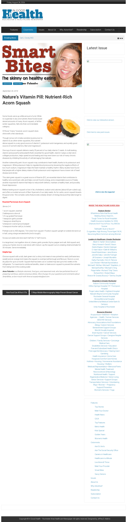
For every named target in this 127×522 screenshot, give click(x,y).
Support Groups (111, 380)
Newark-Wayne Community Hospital (104, 294)
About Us (52, 30)
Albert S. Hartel (98, 242)
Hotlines (90, 361)
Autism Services (107, 325)
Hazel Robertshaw (99, 252)
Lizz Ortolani (95, 263)
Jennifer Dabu (97, 255)
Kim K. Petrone (111, 260)
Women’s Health (101, 438)
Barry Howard (98, 244)
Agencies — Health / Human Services (104, 317)
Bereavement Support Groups (104, 328)
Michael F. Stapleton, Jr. (112, 265)
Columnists (28, 30)
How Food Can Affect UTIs (16, 292)
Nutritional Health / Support (104, 374)
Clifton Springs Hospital (98, 286)
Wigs (95, 385)
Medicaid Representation (97, 367)
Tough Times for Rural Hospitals (104, 218)
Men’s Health (100, 427)
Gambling (104, 354)
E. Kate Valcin (97, 250)
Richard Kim (98, 273)
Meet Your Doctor (102, 411)
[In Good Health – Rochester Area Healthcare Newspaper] (5, 30)
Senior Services (97, 380)
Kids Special (99, 431)
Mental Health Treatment (104, 369)
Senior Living (114, 377)
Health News (100, 415)
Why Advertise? (66, 30)
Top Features (100, 423)
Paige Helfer (95, 270)
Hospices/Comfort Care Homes (104, 359)
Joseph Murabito (109, 257)
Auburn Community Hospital (104, 283)
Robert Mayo (110, 273)
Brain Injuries (97, 333)
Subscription (95, 30)
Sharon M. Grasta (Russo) (97, 276)
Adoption (114, 315)
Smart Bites (18, 84)
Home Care (111, 356)
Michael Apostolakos (109, 263)
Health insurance (99, 356)
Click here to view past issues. (98, 132)
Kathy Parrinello (98, 260)
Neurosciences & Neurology (104, 372)
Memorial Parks (114, 367)
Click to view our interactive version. (100, 120)
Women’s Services (101, 390)
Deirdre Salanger (110, 247)
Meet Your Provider (102, 466)
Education (113, 346)
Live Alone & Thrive (102, 462)
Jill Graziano (97, 257)
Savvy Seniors (100, 474)
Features (14, 30)
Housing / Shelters (104, 364)
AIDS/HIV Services (104, 320)
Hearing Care (114, 351)
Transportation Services (98, 382)
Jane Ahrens (112, 252)
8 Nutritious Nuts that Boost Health (104, 213)
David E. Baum (110, 244)
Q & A (97, 419)
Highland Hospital (113, 291)
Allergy (97, 325)
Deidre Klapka (97, 247)
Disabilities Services (99, 346)
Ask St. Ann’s (100, 446)
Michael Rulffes (98, 268)
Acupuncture (96, 315)
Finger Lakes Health (96, 291)
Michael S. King (111, 268)
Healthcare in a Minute (103, 458)
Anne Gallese (111, 242)
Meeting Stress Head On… (104, 216)
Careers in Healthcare (103, 454)
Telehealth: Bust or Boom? (104, 229)
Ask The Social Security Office (106, 450)
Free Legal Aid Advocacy (98, 351)
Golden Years (100, 435)
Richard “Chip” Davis (110, 270)
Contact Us (109, 30)
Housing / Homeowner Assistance (108, 361)
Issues (41, 30)
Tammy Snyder (115, 276)
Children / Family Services (100, 341)
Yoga (112, 390)
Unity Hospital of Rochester (104, 307)
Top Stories (99, 407)
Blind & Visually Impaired (104, 330)
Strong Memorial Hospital (104, 299)
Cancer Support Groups (97, 335)
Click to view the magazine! (105, 192)
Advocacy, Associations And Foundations (104, 322)
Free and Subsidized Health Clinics (104, 348)
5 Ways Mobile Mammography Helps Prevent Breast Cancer (55, 292)
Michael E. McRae (95, 265)
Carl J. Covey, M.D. (27, 38)
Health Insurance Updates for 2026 (104, 221)
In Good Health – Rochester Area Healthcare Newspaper (50, 519)
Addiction (106, 315)
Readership (82, 30)
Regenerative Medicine (98, 377)
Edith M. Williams (110, 250)
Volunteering (114, 382)
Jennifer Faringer (110, 255)
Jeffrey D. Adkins (103, 519)
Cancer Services (110, 333)
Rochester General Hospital (104, 296)
